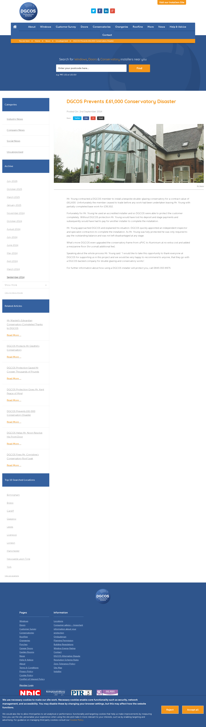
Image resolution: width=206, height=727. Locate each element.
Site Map (58, 667)
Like (86, 118)
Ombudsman (60, 637)
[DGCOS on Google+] (112, 10)
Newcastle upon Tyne (18, 558)
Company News (16, 130)
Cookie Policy (26, 675)
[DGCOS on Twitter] (93, 10)
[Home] (15, 27)
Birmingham (13, 494)
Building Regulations (63, 644)
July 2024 (12, 237)
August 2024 (13, 229)
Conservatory (110, 59)
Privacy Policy (26, 671)
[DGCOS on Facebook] (99, 10)
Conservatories (102, 26)
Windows (45, 26)
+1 (93, 118)
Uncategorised (15, 152)
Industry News (15, 119)
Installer (57, 671)
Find (139, 68)
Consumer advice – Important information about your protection (68, 629)
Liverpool (12, 534)
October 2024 (14, 221)
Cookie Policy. (77, 720)
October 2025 (14, 189)
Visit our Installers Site (171, 2)
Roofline (138, 26)
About (31, 26)
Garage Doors (26, 648)
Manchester (13, 550)
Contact (107, 34)
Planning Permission (63, 640)
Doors (84, 26)
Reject (170, 709)
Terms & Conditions (28, 667)
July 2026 (12, 181)
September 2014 (15, 277)
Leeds (10, 526)
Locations (58, 621)
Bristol (10, 502)
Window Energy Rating (64, 648)
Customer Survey (66, 26)
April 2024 (12, 261)
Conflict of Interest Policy (32, 679)
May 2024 (12, 253)
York (9, 566)
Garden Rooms (26, 652)
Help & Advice (178, 26)
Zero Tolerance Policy (64, 664)
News (161, 26)
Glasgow (11, 518)
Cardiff (10, 510)
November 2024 (16, 213)
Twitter (77, 118)
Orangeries (121, 26)
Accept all (193, 709)
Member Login (26, 685)
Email (101, 118)
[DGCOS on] (106, 10)
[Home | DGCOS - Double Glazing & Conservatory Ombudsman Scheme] (28, 11)
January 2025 (14, 205)
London (11, 542)
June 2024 (12, 245)
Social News (13, 141)
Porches (23, 644)
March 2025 (13, 197)
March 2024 (13, 269)
